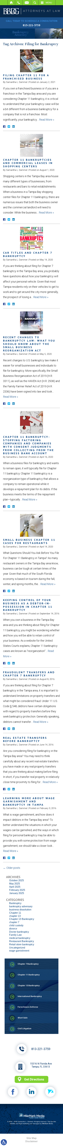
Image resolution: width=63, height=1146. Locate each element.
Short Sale (23, 1018)
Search (34, 2)
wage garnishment (19, 950)
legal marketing (24, 1123)
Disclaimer (31, 1141)
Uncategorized (17, 947)
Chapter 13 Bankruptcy (21, 919)
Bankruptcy (15, 903)
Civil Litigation (24, 1028)
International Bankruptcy (30, 996)
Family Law (15, 935)
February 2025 (17, 890)
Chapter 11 (15, 913)
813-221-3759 (31, 25)
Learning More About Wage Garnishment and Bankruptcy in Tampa (29, 801)
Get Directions (34, 1079)
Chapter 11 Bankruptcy (29, 975)
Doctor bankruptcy (19, 932)
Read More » (46, 119)
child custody (16, 925)
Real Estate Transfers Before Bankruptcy (25, 739)
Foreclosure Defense (28, 1007)
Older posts (11, 867)
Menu (49, 2)
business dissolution (20, 909)
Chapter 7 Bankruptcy (28, 964)
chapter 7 (14, 922)
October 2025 (16, 880)
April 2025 (14, 887)
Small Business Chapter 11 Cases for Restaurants (29, 541)
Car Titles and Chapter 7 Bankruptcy (27, 254)
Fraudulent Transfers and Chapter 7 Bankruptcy (29, 673)
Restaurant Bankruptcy (21, 941)
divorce (13, 928)
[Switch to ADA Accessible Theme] (4, 1142)
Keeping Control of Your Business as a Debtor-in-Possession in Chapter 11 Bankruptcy (27, 605)
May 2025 (14, 883)
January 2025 (16, 893)
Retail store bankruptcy (21, 944)
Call (18, 2)
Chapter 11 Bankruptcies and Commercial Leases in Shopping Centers (28, 163)
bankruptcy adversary (20, 906)
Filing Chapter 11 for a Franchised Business (26, 76)
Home (11, 2)
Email (26, 2)
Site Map (31, 1138)
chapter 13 (15, 916)
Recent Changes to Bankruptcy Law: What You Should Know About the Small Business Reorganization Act (29, 343)
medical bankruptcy (19, 938)
